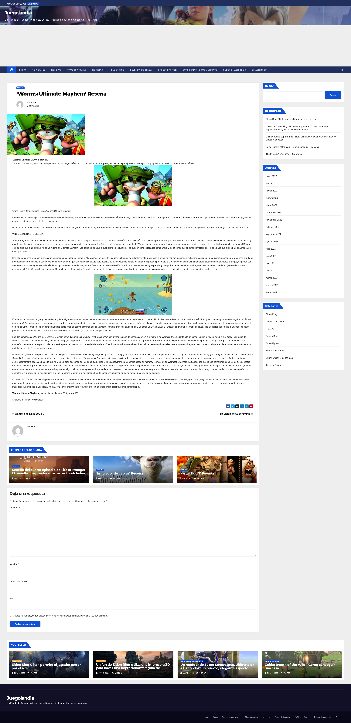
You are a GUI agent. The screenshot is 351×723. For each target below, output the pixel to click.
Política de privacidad (322, 717)
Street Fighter (167, 70)
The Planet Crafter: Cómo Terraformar (284, 154)
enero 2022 (271, 205)
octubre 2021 (272, 227)
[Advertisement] (175, 46)
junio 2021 (271, 256)
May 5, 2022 (188, 673)
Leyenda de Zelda (141, 70)
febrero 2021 (272, 285)
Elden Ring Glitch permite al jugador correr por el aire (292, 119)
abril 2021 (271, 270)
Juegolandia (18, 13)
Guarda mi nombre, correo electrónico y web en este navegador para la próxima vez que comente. (60, 616)
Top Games (38, 70)
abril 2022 (271, 183)
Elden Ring (117, 70)
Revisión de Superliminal (235, 413)
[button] (342, 70)
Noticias (98, 70)
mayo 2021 (271, 263)
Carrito (215, 717)
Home (206, 717)
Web (12, 598)
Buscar (269, 85)
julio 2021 (271, 249)
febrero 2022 (272, 198)
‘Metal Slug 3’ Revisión (197, 473)
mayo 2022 (271, 176)
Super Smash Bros (234, 70)
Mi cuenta (266, 717)
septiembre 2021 (274, 234)
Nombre (14, 564)
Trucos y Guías (76, 70)
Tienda (338, 717)
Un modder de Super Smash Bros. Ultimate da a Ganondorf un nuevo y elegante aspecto (217, 666)
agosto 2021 (272, 241)
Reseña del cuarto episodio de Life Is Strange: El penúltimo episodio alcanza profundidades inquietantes (48, 473)
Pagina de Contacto (282, 717)
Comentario (16, 507)
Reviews (56, 70)
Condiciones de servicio (231, 717)
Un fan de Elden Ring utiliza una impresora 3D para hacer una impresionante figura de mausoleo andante (133, 668)
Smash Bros (259, 70)
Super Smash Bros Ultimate (200, 70)
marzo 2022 (272, 191)
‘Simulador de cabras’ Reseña (119, 473)
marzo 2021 (272, 278)
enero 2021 (271, 292)
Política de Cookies (302, 717)
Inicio (22, 70)
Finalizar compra (251, 717)
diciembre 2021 (273, 212)
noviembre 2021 (274, 220)
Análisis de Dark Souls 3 (30, 413)
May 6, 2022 (19, 673)
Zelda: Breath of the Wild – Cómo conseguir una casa (292, 147)
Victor (33, 102)
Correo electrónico (19, 581)
